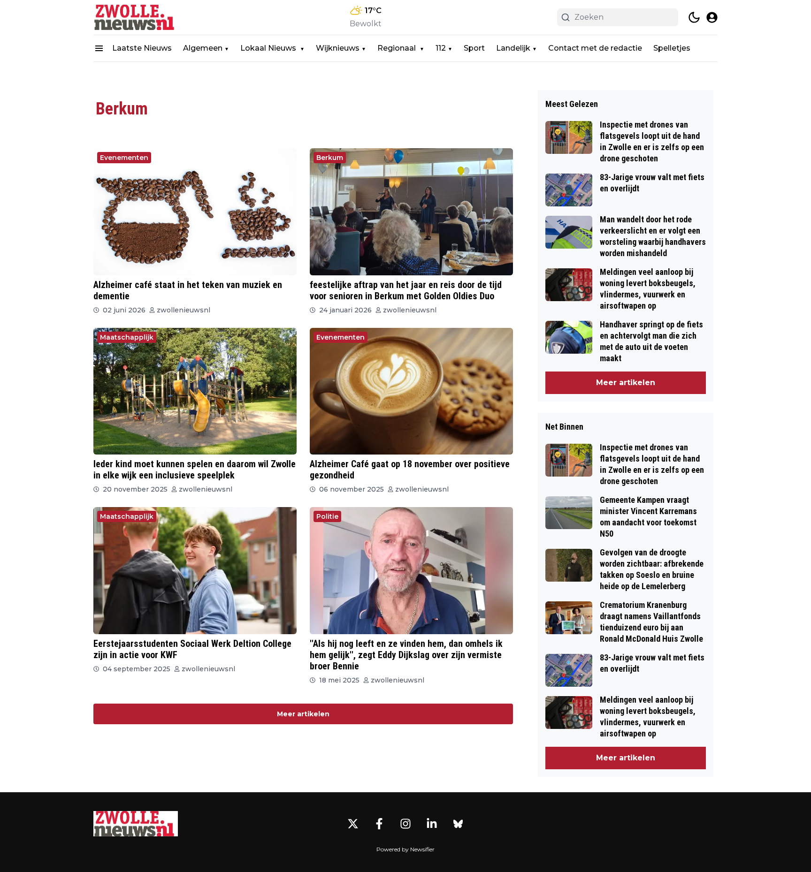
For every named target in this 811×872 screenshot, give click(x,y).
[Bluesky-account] (458, 823)
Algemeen (202, 48)
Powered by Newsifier (405, 849)
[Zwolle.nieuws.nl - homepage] (135, 17)
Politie (327, 516)
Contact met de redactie (595, 48)
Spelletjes (671, 48)
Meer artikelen (303, 714)
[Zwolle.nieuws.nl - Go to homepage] (135, 823)
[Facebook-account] (379, 823)
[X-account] (353, 823)
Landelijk (513, 48)
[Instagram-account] (405, 823)
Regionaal (397, 48)
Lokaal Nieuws (269, 48)
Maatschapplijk (126, 337)
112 (441, 48)
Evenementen (124, 157)
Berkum (329, 157)
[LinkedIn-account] (431, 823)
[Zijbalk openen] (99, 48)
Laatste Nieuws (142, 48)
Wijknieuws (338, 48)
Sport (474, 48)
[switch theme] (694, 17)
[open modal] (712, 17)
